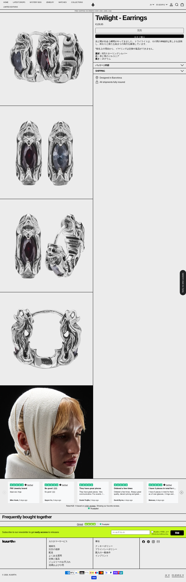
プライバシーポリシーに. (160, 534)
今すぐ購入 (139, 37)
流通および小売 (56, 565)
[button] (176, 4)
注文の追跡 (54, 549)
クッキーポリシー (104, 546)
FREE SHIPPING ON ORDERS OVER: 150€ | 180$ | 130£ (93, 11)
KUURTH (12, 575)
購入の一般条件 (103, 552)
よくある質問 (55, 555)
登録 (177, 533)
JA (151, 5)
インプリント (101, 555)
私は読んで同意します (161, 532)
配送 (51, 552)
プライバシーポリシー (106, 549)
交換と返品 (54, 559)
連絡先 (52, 546)
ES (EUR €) (160, 5)
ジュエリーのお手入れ (60, 562)
